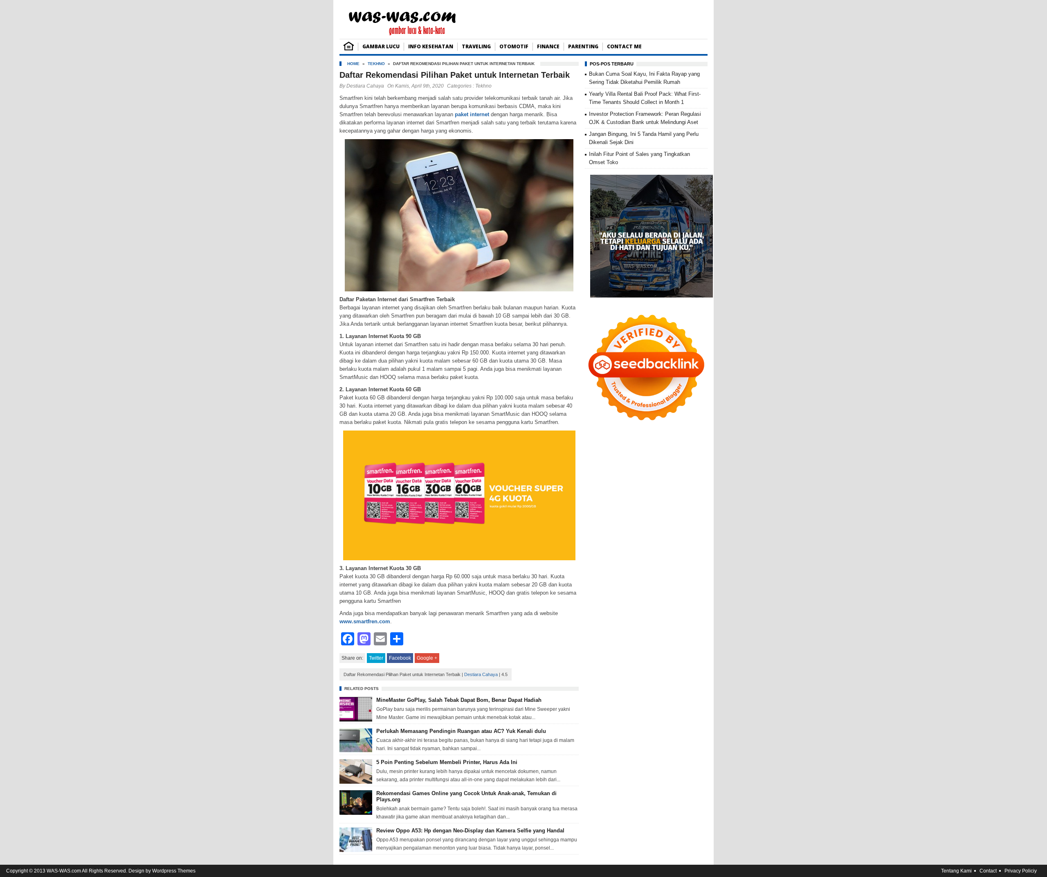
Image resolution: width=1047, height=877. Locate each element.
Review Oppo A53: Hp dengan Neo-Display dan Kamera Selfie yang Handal (470, 830)
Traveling (476, 46)
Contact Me (624, 46)
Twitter (376, 658)
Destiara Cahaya (365, 86)
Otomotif (513, 46)
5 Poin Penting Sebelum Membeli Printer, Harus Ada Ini (446, 762)
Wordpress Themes (173, 871)
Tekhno (376, 63)
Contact (988, 871)
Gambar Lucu (381, 46)
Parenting (583, 46)
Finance (548, 46)
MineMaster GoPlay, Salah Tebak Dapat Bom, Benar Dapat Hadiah (458, 700)
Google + (427, 658)
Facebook (400, 658)
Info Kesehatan (430, 46)
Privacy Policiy (1020, 871)
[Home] (349, 48)
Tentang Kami (956, 871)
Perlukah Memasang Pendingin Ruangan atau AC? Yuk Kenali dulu (461, 731)
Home (353, 63)
